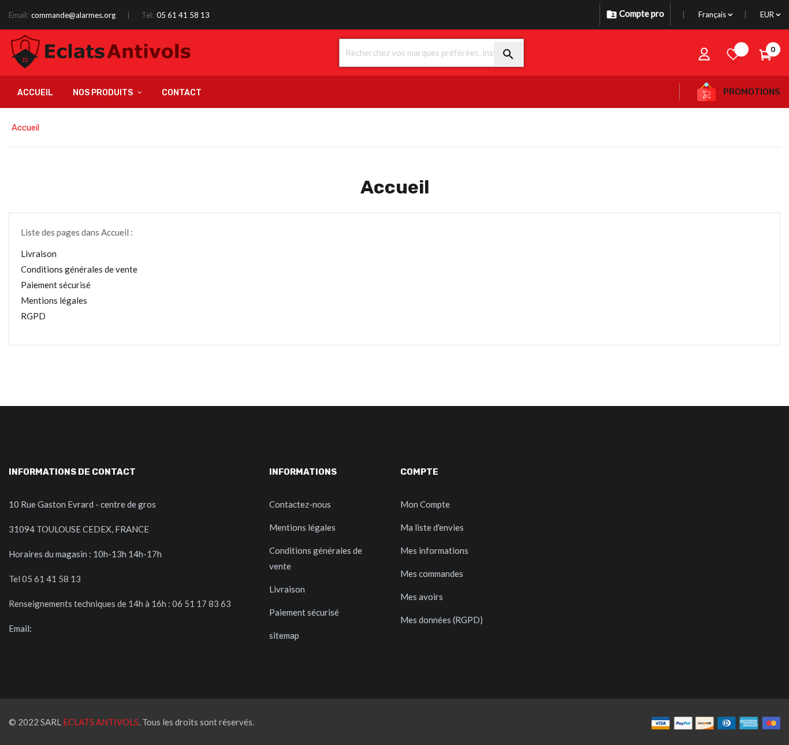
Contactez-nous (300, 504)
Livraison (39, 253)
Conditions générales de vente (79, 269)
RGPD (33, 316)
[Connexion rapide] (704, 53)
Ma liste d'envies (432, 527)
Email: (18, 15)
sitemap (284, 635)
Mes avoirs (421, 596)
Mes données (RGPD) (441, 619)
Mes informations (434, 550)
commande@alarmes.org (73, 15)
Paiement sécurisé (56, 285)
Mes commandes (431, 573)
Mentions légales (54, 300)
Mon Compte (425, 504)
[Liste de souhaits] (733, 53)
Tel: (148, 15)
